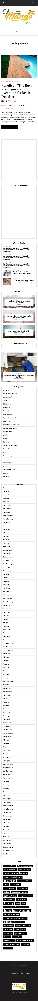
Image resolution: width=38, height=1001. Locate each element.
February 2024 (7, 591)
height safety (16, 907)
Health (5, 421)
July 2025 (6, 533)
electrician (10, 895)
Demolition (16, 892)
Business (19, 304)
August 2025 (7, 529)
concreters (15, 884)
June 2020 (6, 743)
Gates (23, 903)
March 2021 (6, 712)
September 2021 (8, 692)
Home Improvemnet (9, 428)
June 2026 (6, 495)
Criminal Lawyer (9, 888)
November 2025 (8, 519)
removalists (17, 937)
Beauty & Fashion (19, 319)
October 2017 (7, 854)
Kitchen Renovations (23, 926)
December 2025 (8, 515)
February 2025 (7, 550)
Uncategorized (7, 469)
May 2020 (6, 747)
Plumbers (7, 937)
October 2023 (7, 605)
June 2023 (6, 619)
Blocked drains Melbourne (13, 877)
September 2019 (8, 774)
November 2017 (8, 850)
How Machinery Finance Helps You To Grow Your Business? (19, 301)
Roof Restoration (25, 940)
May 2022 (6, 664)
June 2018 (6, 826)
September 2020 (8, 733)
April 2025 (6, 543)
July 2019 (6, 781)
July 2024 (6, 574)
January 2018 (7, 843)
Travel (5, 466)
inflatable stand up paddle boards (15, 918)
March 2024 (7, 588)
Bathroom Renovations (24, 869)
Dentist (24, 892)
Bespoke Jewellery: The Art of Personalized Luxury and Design (19, 316)
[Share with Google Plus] (9, 108)
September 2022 (8, 650)
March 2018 (6, 837)
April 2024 (6, 584)
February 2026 (7, 509)
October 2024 (7, 564)
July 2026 (6, 491)
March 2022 (6, 671)
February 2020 (7, 757)
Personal (6, 449)
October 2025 (7, 522)
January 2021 (7, 719)
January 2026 (7, 512)
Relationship (7, 456)
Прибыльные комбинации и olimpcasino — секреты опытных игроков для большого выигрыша (17, 249)
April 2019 (6, 792)
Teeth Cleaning (25, 944)
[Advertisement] (19, 160)
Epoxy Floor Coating (9, 899)
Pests (5, 452)
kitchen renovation (8, 925)
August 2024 (7, 571)
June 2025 (6, 536)
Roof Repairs (9, 940)
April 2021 (6, 709)
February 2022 (7, 674)
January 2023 (7, 636)
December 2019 (8, 764)
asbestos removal (10, 870)
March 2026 (7, 505)
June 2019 (6, 785)
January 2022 (7, 678)
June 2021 (6, 702)
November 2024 (8, 560)
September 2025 (8, 526)
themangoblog (12, 100)
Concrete (6, 884)
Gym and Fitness (8, 418)
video (5, 473)
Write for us (22, 966)
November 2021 (8, 685)
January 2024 (7, 595)
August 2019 (7, 778)
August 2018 (7, 819)
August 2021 (6, 695)
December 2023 (8, 598)
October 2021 (7, 688)
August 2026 (7, 488)
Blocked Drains (19, 873)
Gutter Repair (7, 907)
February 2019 (7, 799)
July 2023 (6, 616)
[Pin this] (12, 108)
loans (17, 929)
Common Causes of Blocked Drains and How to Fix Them (19, 376)
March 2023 (6, 629)
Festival (5, 407)
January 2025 (7, 553)
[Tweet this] (6, 108)
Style (4, 459)
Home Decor (25, 907)
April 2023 (6, 626)
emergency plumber (25, 896)
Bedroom (6, 873)
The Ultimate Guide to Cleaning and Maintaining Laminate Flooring (23, 281)
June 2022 (6, 660)
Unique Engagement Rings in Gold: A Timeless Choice (19, 331)
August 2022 (7, 654)
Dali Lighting (22, 888)
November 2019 (8, 768)
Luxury (5, 442)
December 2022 (8, 640)
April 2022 (6, 667)
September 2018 (8, 816)
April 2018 (6, 833)
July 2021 (5, 698)
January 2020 (7, 761)
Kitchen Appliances (19, 922)
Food (4, 411)
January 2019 (7, 802)
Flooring (8, 903)
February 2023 (7, 633)
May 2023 (6, 622)
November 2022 (8, 643)
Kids (4, 435)
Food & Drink (7, 414)
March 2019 (6, 795)
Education (6, 404)
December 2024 (8, 557)
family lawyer (21, 899)
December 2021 (8, 681)
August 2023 (7, 612)
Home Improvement (13, 81)
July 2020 (6, 740)
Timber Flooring (8, 948)
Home (13, 966)
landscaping (8, 929)
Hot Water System (11, 914)
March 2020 (7, 754)
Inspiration (6, 432)
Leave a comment (9, 105)
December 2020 (8, 723)
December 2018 (8, 805)
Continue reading (9, 127)
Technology (7, 463)
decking (7, 892)
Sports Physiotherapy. (11, 944)
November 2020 (8, 726)
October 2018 (7, 812)
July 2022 (6, 657)
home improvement (17, 910)
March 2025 (6, 546)
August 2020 (7, 736)
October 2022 (7, 647)
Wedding (6, 476)
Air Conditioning (25, 866)
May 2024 (6, 581)
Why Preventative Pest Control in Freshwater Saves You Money (23, 272)
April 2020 (6, 750)
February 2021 (7, 716)
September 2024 (8, 567)
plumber (20, 933)
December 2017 (8, 847)
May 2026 (6, 498)
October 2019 (7, 771)
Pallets (23, 929)
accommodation (9, 866)
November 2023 (8, 602)
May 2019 (6, 788)
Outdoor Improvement (10, 445)
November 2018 (8, 809)
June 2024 (6, 578)
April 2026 (6, 502)
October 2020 (7, 730)
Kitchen (5, 438)
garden (18, 903)
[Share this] (3, 108)
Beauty (5, 390)
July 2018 (6, 823)
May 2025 (6, 540)
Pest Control (8, 933)
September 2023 (8, 609)
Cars (4, 400)
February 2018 (7, 840)
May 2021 (6, 705)
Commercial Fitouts (24, 881)
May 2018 (6, 830)
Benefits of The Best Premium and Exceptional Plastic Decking (16, 91)
